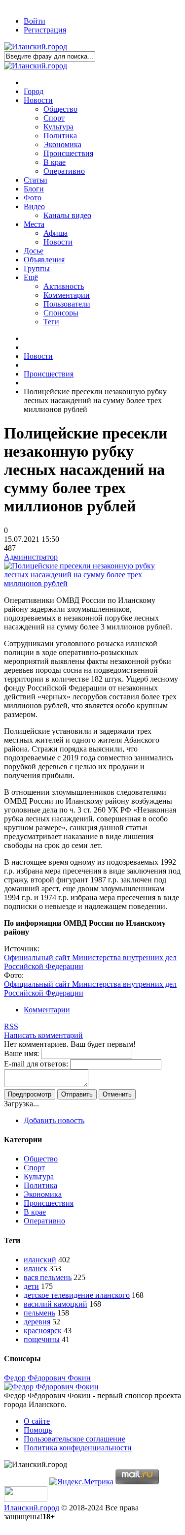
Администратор (31, 557)
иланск (35, 1268)
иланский (40, 1259)
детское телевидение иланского (77, 1295)
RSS (11, 1026)
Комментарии (47, 1009)
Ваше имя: (21, 1053)
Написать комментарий (43, 1035)
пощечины (42, 1339)
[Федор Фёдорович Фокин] (51, 1386)
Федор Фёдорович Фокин (47, 1378)
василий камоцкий (55, 1304)
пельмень (39, 1313)
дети (31, 1286)
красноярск (43, 1330)
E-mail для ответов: (36, 1064)
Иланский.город (31, 1508)
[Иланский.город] (35, 46)
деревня (37, 1321)
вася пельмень (48, 1277)
